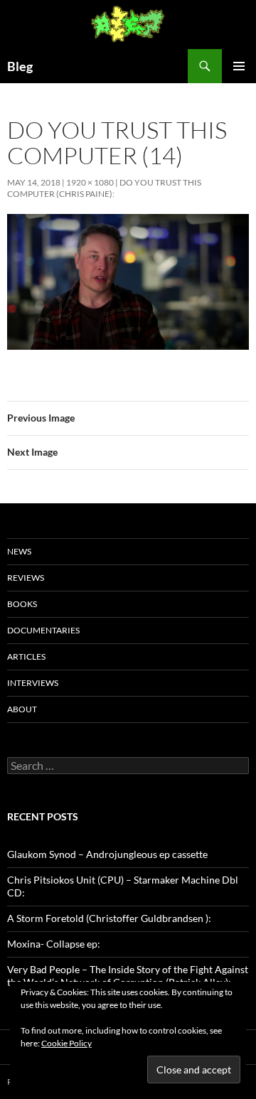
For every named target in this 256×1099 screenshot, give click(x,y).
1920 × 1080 (90, 182)
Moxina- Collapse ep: (53, 944)
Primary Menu (239, 66)
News (19, 551)
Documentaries (43, 630)
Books (22, 604)
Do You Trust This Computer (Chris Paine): (104, 188)
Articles (26, 656)
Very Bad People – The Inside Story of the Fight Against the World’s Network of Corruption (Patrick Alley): (127, 975)
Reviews (25, 577)
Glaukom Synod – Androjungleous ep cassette (107, 854)
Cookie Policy (66, 1043)
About (22, 709)
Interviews (32, 682)
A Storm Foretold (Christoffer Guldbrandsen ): (109, 918)
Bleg (20, 66)
